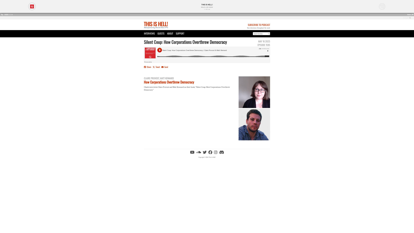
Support (180, 33)
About (170, 33)
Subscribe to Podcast (259, 25)
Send (166, 66)
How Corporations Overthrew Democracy (169, 81)
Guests (161, 33)
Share (149, 66)
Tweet (157, 66)
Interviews (149, 33)
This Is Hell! (156, 24)
